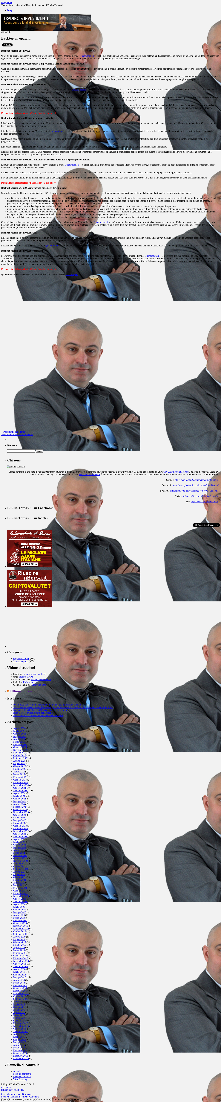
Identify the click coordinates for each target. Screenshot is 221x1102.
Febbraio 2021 (20, 888)
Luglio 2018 (19, 972)
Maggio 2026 (19, 736)
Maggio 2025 (19, 769)
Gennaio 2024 (20, 809)
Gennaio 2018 (20, 988)
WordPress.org (20, 1079)
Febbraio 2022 (20, 855)
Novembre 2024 (21, 785)
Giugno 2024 (19, 798)
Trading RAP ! (26, 676)
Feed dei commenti (22, 1076)
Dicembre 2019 (20, 926)
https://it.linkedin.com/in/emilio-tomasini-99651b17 (194, 490)
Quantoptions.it (87, 56)
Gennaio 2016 (20, 1053)
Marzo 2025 (19, 774)
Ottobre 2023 (19, 815)
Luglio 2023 (19, 817)
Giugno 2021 (19, 877)
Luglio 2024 (19, 796)
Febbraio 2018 (20, 985)
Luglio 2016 (19, 1037)
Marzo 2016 (19, 1047)
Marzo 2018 (19, 982)
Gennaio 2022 (20, 858)
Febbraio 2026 (20, 744)
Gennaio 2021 (20, 890)
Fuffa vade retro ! (31, 682)
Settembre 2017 (20, 999)
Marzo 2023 (19, 823)
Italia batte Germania (41, 679)
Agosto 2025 (19, 760)
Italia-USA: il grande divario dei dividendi (33, 713)
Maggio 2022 (19, 847)
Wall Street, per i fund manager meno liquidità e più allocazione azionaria (48, 704)
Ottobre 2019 (19, 931)
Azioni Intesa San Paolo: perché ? (17, 434)
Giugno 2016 (19, 1039)
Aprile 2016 (19, 1045)
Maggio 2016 (19, 1042)
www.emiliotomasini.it (89, 474)
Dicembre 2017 (20, 991)
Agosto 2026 (19, 728)
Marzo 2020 (19, 917)
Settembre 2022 (20, 836)
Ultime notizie (21, 691)
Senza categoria (72, 275)
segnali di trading (21, 658)
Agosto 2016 (19, 1034)
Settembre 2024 (20, 790)
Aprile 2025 (19, 771)
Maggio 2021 (19, 880)
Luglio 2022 (19, 842)
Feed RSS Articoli (9, 1096)
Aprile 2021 (19, 882)
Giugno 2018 (19, 974)
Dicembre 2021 (20, 861)
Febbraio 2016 (20, 1050)
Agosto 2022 (19, 839)
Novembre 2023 (21, 812)
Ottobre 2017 (19, 996)
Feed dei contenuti (22, 1074)
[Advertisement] (29, 628)
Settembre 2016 (20, 1031)
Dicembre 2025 (20, 750)
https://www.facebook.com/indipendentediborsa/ (195, 485)
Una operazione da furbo (34, 674)
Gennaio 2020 (20, 923)
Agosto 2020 (19, 904)
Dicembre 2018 (20, 958)
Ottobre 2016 (19, 1028)
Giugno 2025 (19, 766)
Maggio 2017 (19, 1009)
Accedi (16, 1071)
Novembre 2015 (21, 1058)
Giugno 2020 (19, 909)
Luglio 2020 (19, 907)
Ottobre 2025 (19, 755)
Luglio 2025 (19, 763)
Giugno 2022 (19, 844)
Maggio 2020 (19, 912)
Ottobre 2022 (19, 834)
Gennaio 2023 (20, 825)
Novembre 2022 (21, 831)
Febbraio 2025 (20, 777)
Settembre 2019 (20, 934)
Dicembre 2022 (20, 828)
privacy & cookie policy (12, 1089)
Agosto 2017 (19, 1001)
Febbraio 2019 (20, 953)
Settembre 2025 (20, 758)
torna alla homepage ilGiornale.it (16, 1094)
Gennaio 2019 (20, 955)
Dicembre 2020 (20, 893)
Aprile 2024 (19, 804)
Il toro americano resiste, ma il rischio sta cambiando (38, 715)
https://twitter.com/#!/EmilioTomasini (200, 496)
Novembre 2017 (21, 993)
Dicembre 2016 (20, 1023)
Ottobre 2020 (19, 899)
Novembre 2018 (21, 961)
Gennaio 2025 (20, 779)
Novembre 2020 (21, 896)
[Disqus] (110, 316)
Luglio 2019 (19, 939)
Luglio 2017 (19, 1004)
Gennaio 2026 (20, 747)
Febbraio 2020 (20, 920)
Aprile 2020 (19, 915)
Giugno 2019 (19, 942)
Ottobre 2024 (19, 788)
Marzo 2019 (19, 950)
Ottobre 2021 (19, 866)
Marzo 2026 (19, 742)
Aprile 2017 (19, 1012)
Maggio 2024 (19, 801)
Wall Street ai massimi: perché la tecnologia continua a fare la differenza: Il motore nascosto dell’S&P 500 (63, 707)
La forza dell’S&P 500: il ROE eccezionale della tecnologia (41, 710)
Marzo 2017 (19, 1015)
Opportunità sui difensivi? (15, 431)
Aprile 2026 (19, 739)
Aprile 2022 (19, 850)
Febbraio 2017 (20, 1018)
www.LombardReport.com (176, 471)
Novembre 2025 (21, 752)
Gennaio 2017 (20, 1020)
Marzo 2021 (19, 885)
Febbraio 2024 (20, 806)
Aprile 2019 (19, 947)
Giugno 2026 (19, 733)
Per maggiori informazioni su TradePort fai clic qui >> (28, 113)
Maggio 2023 (19, 820)
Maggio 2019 (19, 945)
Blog (9, 10)
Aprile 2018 (19, 980)
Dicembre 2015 (20, 1055)
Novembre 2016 (21, 1026)
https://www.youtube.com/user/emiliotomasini (196, 480)
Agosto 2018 (19, 969)
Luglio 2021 (19, 874)
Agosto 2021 (19, 871)
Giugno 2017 (19, 1007)
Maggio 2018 (19, 977)
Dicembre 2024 (20, 782)
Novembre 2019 (21, 928)
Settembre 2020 (20, 901)
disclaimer (6, 1087)
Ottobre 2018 (19, 963)
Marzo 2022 (19, 852)
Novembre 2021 (21, 863)
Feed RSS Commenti (29, 1096)
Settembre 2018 (20, 966)
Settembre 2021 (20, 869)
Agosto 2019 (19, 936)
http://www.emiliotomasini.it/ (204, 501)
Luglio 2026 (19, 731)
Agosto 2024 (19, 793)
